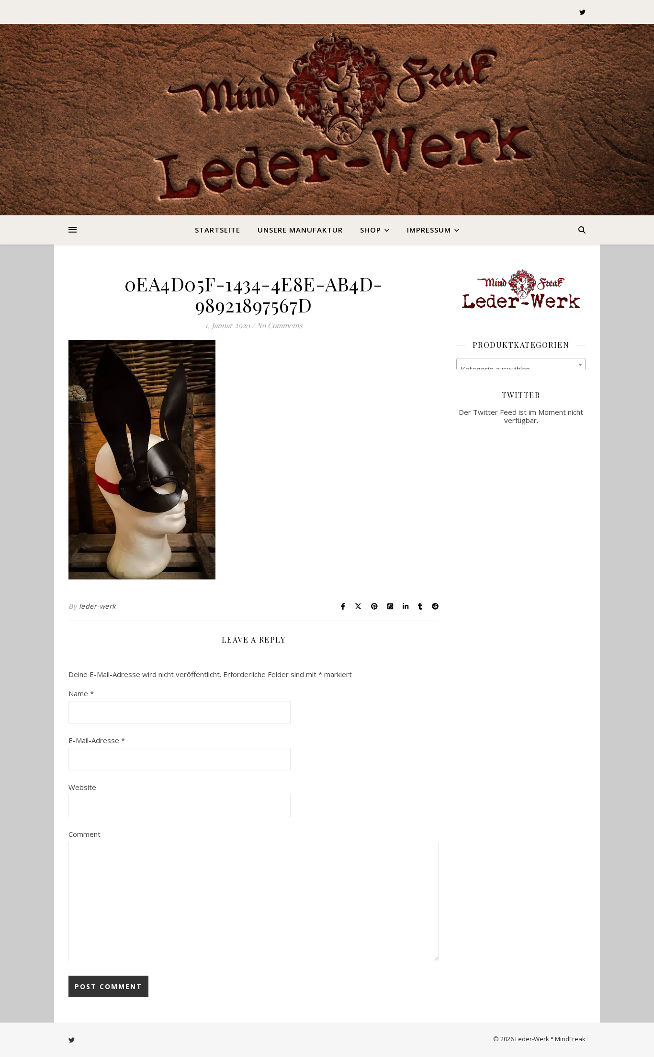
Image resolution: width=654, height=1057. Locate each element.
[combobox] (521, 364)
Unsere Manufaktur (300, 229)
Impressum (429, 229)
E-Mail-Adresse (96, 740)
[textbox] (521, 368)
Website (82, 787)
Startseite (217, 229)
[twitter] (582, 12)
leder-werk (97, 606)
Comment (84, 834)
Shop (370, 229)
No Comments (280, 325)
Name (81, 693)
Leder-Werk (327, 129)
